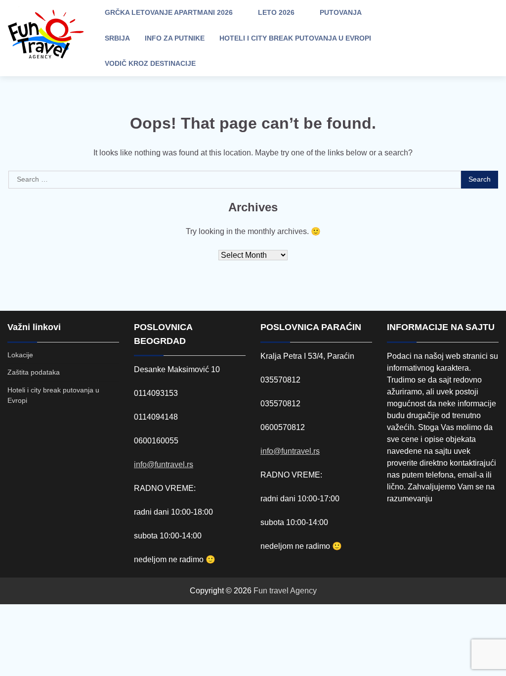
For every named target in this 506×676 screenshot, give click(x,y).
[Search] (417, 38)
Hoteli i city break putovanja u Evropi (295, 38)
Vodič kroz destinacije (150, 63)
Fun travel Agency (285, 590)
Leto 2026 (276, 12)
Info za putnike (175, 38)
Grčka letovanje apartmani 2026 (169, 12)
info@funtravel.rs (163, 464)
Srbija (117, 38)
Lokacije (20, 355)
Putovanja (341, 12)
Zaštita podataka (33, 372)
